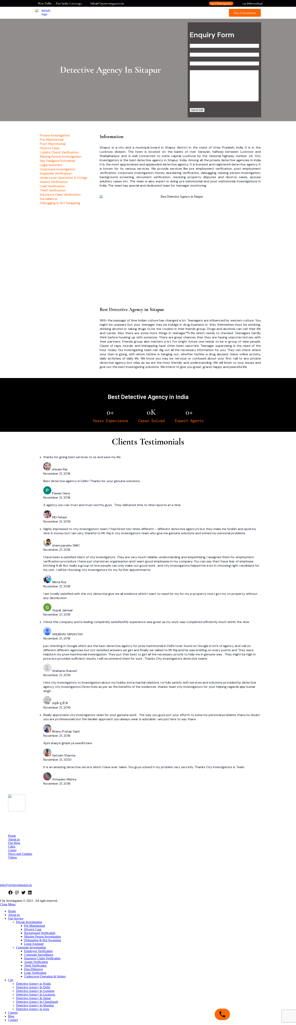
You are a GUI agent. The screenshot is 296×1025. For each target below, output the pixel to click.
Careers (13, 1012)
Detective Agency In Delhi (33, 987)
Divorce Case (32, 929)
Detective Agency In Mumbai (35, 1005)
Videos (12, 857)
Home (12, 835)
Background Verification (39, 933)
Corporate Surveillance (38, 954)
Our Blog (14, 843)
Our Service (15, 918)
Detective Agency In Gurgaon (35, 991)
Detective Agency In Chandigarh (37, 1001)
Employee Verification (38, 951)
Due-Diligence (33, 969)
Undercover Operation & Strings (45, 976)
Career (12, 850)
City (10, 980)
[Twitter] (23, 894)
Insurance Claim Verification (42, 958)
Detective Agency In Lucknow (35, 994)
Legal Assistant (33, 943)
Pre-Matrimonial (34, 925)
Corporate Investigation (31, 947)
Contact (13, 1020)
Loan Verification (35, 972)
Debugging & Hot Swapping (42, 940)
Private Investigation (29, 922)
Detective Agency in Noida (33, 983)
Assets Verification (36, 962)
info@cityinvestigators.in (16, 885)
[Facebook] (10, 894)
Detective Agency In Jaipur (33, 998)
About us (14, 839)
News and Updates (20, 854)
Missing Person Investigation (42, 936)
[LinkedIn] (29, 894)
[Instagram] (16, 894)
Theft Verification (35, 965)
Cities (11, 846)
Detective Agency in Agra (32, 1009)
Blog (11, 1016)
